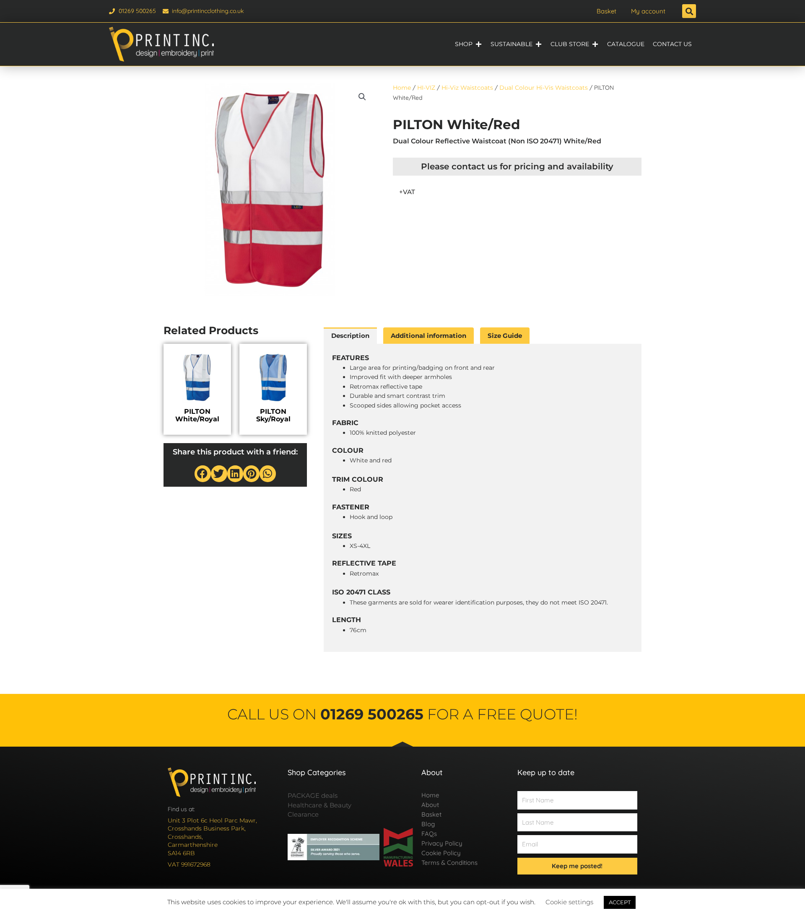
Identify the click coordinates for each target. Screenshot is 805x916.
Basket (606, 11)
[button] (689, 11)
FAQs (429, 834)
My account (648, 11)
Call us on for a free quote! (402, 714)
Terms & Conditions (449, 863)
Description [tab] (350, 336)
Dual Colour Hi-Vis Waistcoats (543, 87)
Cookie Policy (441, 853)
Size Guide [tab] (505, 336)
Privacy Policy (441, 843)
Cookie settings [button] (569, 902)
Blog (428, 824)
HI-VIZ (426, 87)
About (430, 805)
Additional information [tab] (428, 336)
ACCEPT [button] (620, 902)
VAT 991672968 (189, 864)
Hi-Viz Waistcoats (467, 87)
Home (402, 87)
